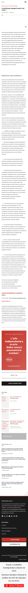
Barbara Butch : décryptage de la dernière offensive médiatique (12, 467)
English (24, 559)
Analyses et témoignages (10, 6)
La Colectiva (5, 12)
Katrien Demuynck (14, 426)
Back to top (25, 493)
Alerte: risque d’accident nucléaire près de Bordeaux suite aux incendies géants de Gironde (13, 484)
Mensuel (9, 359)
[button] (14, 383)
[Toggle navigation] (25, 2)
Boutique (4, 392)
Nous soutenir (15, 539)
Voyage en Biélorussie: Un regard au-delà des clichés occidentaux (13, 475)
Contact (4, 525)
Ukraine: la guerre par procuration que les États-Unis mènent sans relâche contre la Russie (12, 450)
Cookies (4, 533)
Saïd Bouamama (13, 400)
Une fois (19, 359)
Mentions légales (6, 531)
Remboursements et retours (9, 528)
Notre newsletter (15, 544)
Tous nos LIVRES (7, 436)
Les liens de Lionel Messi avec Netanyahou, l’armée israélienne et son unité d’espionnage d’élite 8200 (13, 459)
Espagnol (21, 559)
